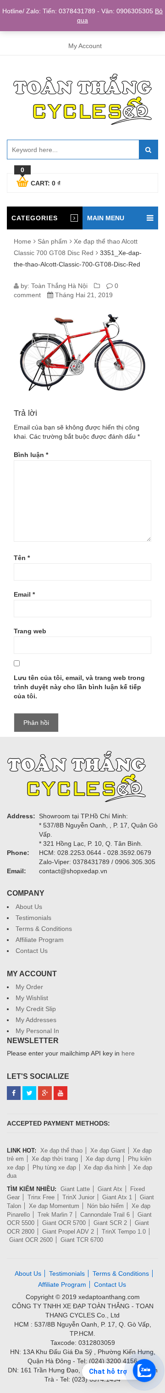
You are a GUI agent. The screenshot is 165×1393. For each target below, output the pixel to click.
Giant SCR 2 (110, 1222)
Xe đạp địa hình (105, 1167)
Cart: (40, 182)
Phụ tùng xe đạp (54, 1167)
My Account (85, 45)
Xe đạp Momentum (54, 1206)
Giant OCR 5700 (64, 1222)
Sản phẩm (52, 241)
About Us (29, 906)
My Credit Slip (36, 1008)
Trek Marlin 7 (55, 1214)
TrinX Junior (78, 1197)
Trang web (30, 631)
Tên (22, 557)
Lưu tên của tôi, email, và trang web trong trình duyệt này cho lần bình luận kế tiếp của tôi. (79, 687)
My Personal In (37, 1030)
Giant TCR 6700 (81, 1239)
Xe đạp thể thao (61, 1150)
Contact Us (32, 950)
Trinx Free (41, 1197)
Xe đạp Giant (107, 1150)
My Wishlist (32, 997)
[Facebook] (14, 1093)
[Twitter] (29, 1093)
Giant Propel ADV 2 (68, 1231)
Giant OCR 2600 (31, 1239)
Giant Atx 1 (117, 1197)
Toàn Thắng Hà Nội (59, 285)
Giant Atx (110, 1189)
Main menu (105, 218)
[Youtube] (60, 1093)
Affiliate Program (40, 939)
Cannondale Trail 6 (105, 1214)
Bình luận (31, 454)
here (128, 1053)
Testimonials (33, 917)
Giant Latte (75, 1189)
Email (24, 594)
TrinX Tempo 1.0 (124, 1231)
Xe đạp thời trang (55, 1158)
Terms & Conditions (44, 928)
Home (22, 241)
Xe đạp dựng (103, 1158)
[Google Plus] (45, 1093)
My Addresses (36, 1019)
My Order (29, 986)
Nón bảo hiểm (105, 1206)
